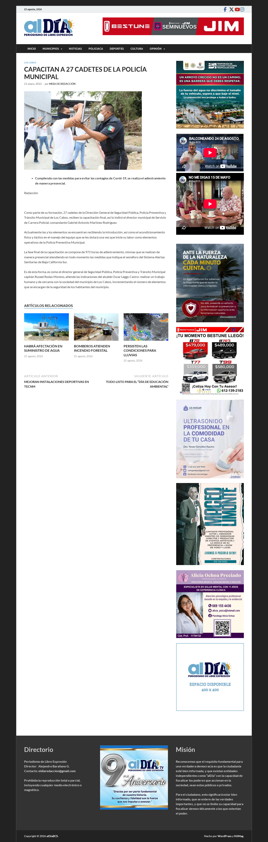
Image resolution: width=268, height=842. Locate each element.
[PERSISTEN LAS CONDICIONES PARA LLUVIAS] (146, 328)
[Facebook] (225, 9)
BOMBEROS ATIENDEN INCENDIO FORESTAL (92, 348)
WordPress (225, 836)
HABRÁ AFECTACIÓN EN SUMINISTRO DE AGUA (43, 348)
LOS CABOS (30, 62)
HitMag (238, 836)
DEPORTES (117, 48)
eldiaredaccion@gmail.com (57, 771)
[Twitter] (230, 9)
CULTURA (136, 48)
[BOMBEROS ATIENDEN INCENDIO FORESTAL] (96, 328)
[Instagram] (241, 9)
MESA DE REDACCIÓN (62, 83)
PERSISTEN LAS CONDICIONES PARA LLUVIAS (140, 350)
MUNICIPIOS (51, 48)
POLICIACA (95, 48)
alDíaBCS (52, 836)
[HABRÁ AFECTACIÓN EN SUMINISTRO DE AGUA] (46, 328)
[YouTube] (236, 9)
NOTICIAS (75, 48)
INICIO (31, 48)
